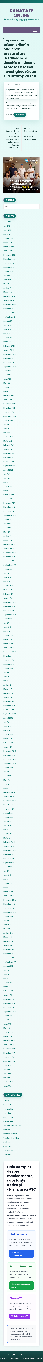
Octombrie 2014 (9, 809)
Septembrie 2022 (9, 416)
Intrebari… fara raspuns (12, 1125)
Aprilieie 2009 (8, 1082)
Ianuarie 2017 (8, 697)
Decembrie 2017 (9, 652)
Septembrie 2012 (9, 912)
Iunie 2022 (7, 429)
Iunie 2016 (7, 726)
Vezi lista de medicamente (16, 1253)
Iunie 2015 (7, 776)
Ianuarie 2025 (8, 300)
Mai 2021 (6, 482)
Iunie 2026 (7, 230)
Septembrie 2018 (9, 615)
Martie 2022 (7, 441)
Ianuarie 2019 (8, 598)
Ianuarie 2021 (8, 499)
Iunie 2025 (7, 280)
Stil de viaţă (7, 1146)
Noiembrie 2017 (9, 656)
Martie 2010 (7, 1036)
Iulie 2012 (7, 921)
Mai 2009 (6, 1078)
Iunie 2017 (7, 677)
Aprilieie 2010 (8, 1032)
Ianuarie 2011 (8, 995)
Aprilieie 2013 (8, 883)
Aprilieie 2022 (8, 437)
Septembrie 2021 (9, 466)
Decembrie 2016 (9, 701)
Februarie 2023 (9, 396)
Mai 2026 (6, 234)
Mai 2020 (6, 532)
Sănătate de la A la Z (11, 1138)
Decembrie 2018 (9, 602)
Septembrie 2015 (9, 763)
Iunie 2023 (7, 379)
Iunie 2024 (7, 329)
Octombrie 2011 (9, 958)
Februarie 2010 (9, 1041)
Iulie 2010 (7, 1020)
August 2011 (8, 966)
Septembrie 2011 (9, 962)
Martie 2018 (7, 639)
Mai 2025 (6, 284)
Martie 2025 (7, 292)
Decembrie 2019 (9, 553)
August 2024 (8, 321)
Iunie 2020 (7, 528)
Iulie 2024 (7, 325)
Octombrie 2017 (9, 660)
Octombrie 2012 (9, 908)
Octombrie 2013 (9, 859)
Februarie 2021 (9, 495)
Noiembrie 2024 (9, 309)
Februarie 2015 (9, 792)
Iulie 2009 (7, 1069)
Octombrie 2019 (9, 561)
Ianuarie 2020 (8, 548)
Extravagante (8, 1121)
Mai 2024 (6, 333)
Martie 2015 (7, 788)
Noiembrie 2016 (9, 706)
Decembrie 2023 (9, 354)
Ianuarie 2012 (8, 945)
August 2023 (8, 371)
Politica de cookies (28, 1358)
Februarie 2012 (9, 941)
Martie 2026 (7, 243)
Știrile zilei (7, 1154)
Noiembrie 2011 (9, 954)
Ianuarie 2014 (8, 846)
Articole (6, 1101)
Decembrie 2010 (9, 999)
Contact (40, 1358)
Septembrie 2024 (9, 317)
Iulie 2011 (7, 970)
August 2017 (8, 668)
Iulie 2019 (7, 573)
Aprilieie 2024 (8, 338)
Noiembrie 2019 (9, 557)
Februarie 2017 (9, 693)
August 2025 (8, 271)
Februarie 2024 (9, 346)
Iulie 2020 (7, 524)
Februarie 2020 (9, 544)
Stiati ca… (7, 1142)
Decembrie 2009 (9, 1049)
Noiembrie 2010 (9, 1003)
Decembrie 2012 (9, 900)
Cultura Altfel (8, 1109)
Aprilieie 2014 (8, 834)
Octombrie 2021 (9, 462)
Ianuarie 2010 (8, 1045)
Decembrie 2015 (9, 751)
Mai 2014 (6, 830)
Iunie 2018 (7, 627)
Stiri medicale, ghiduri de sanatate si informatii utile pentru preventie (21, 20)
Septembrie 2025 (9, 267)
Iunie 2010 (7, 1024)
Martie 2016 (7, 739)
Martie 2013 (7, 888)
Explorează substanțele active (20, 1285)
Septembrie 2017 (9, 664)
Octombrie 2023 (9, 362)
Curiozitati (7, 1113)
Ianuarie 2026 (8, 251)
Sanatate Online (22, 13)
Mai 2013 (6, 879)
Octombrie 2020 (9, 511)
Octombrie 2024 (9, 313)
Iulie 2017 (7, 673)
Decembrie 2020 (9, 503)
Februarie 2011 (9, 991)
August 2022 (8, 420)
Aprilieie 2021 (8, 486)
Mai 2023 (6, 383)
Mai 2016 (6, 730)
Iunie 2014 (7, 826)
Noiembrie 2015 (9, 755)
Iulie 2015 (7, 772)
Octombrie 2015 (9, 759)
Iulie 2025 (7, 276)
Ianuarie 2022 (8, 449)
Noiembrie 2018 (9, 606)
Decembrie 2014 (9, 801)
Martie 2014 (7, 838)
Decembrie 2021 (9, 453)
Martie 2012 (7, 937)
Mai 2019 (6, 582)
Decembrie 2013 (9, 850)
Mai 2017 (6, 681)
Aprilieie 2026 (8, 238)
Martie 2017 (7, 689)
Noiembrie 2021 (9, 458)
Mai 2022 (6, 433)
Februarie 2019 (9, 594)
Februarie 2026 (9, 247)
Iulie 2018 (7, 623)
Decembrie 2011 (9, 950)
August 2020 (8, 520)
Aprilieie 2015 (8, 784)
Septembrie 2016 (9, 714)
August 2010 (8, 1016)
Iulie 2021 (7, 474)
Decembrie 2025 (9, 255)
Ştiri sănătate (8, 1150)
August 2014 (8, 817)
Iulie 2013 (7, 871)
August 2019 (8, 569)
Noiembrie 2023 (9, 358)
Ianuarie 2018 (8, 648)
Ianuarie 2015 (8, 797)
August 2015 (8, 768)
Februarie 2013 (9, 892)
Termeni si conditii (27, 1355)
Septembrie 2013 (9, 863)
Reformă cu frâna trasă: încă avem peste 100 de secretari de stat (30, 133)
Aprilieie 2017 (8, 685)
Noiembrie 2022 (9, 408)
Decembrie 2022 (9, 404)
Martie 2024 (7, 342)
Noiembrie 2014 (9, 805)
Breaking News (19, 114)
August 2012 (8, 916)
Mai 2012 (6, 929)
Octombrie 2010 (9, 1007)
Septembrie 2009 (9, 1061)
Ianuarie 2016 (8, 747)
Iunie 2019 (7, 577)
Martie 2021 (7, 491)
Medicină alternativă (10, 1134)
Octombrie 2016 (9, 710)
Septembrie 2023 (9, 367)
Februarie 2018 (9, 644)
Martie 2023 (7, 391)
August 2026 (8, 222)
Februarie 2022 (9, 445)
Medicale (6, 1130)
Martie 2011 (7, 987)
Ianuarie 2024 (8, 350)
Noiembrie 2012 (9, 904)
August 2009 (8, 1065)
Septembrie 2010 (9, 1012)
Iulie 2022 (7, 424)
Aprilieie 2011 (8, 983)
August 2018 (8, 619)
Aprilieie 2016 (8, 735)
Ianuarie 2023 (8, 400)
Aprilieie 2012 (8, 933)
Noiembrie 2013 (9, 854)
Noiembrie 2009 (9, 1053)
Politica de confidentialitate (10, 1358)
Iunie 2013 (7, 875)
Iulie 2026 (7, 226)
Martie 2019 (7, 590)
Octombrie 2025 (9, 263)
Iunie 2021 (7, 478)
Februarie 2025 (9, 296)
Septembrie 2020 (9, 515)
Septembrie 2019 (9, 565)
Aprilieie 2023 (8, 387)
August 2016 (8, 718)
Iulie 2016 (7, 722)
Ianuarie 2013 (8, 896)
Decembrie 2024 (9, 305)
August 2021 (8, 470)
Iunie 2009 (7, 1074)
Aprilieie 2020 (8, 536)
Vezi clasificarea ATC (19, 1316)
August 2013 (8, 867)
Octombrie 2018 (9, 611)
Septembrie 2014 (9, 813)
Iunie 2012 (7, 925)
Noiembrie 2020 (9, 507)
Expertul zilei (8, 1117)
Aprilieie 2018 (8, 635)
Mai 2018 (6, 631)
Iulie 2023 (7, 375)
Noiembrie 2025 (9, 259)
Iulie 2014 (7, 821)
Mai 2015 (6, 780)
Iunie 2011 (7, 974)
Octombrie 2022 (9, 412)
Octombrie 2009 (9, 1057)
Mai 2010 (6, 1028)
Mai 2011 (6, 978)
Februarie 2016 (9, 743)
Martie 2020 (7, 540)
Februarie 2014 (9, 842)
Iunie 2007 (7, 1086)
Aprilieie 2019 (8, 586)
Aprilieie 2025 (8, 288)
